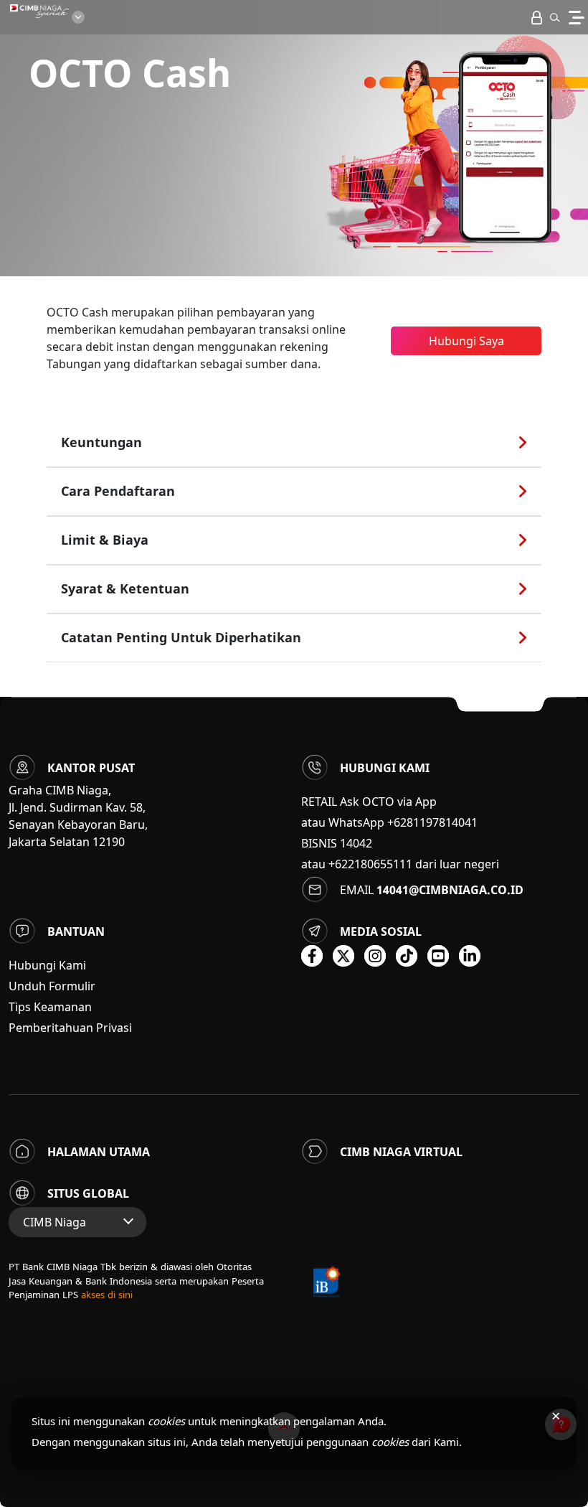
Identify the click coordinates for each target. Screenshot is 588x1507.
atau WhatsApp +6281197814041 (389, 822)
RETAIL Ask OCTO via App (369, 801)
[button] (554, 17)
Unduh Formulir (52, 986)
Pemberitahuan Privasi (70, 1028)
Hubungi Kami (47, 965)
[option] (294, 138)
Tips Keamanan (50, 1007)
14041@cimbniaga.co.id (449, 890)
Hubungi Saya (466, 341)
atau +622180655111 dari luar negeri (400, 864)
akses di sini (107, 1294)
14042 (356, 843)
